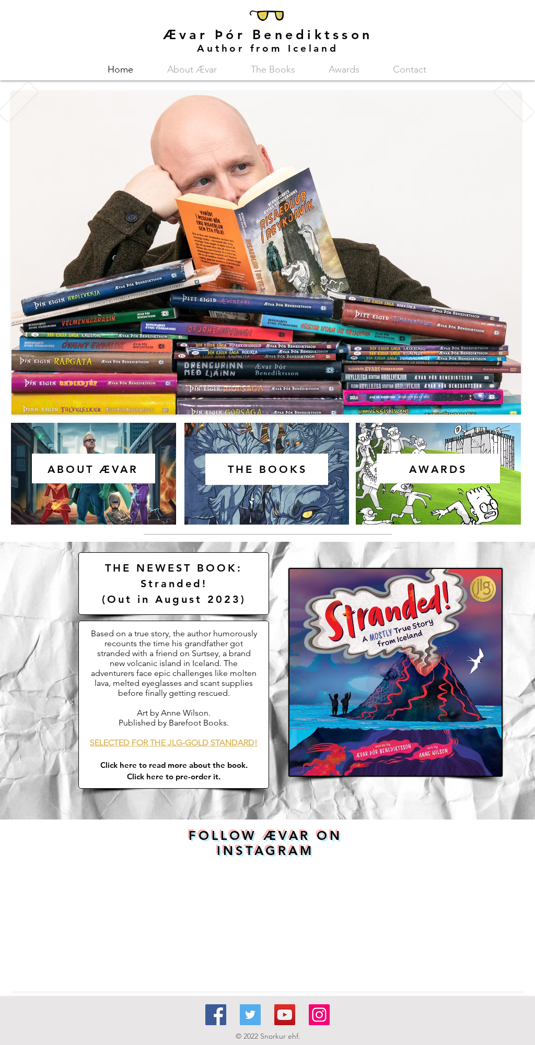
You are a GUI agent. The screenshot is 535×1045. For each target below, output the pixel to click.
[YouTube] (284, 1014)
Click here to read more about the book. (174, 765)
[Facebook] (215, 1014)
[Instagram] (319, 1014)
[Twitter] (250, 1014)
